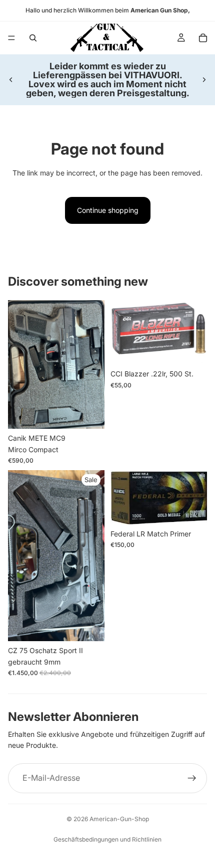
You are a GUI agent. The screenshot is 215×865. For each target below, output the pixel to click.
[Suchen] (33, 38)
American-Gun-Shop (119, 819)
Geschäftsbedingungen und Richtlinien (108, 839)
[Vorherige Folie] (11, 80)
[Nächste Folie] (204, 80)
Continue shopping (107, 210)
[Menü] (11, 37)
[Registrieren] (192, 778)
